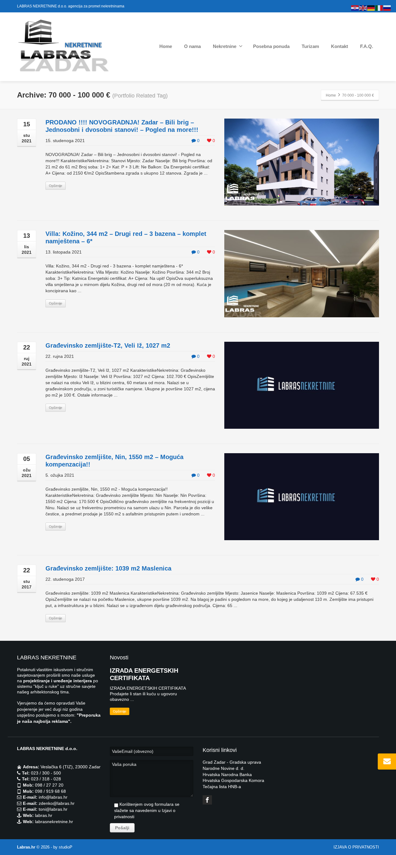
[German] (371, 7)
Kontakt (339, 46)
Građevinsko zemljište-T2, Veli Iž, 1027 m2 (107, 345)
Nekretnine (224, 46)
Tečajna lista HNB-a (222, 786)
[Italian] (379, 7)
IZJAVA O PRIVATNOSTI (356, 847)
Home (165, 46)
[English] (363, 7)
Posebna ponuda (271, 46)
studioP (65, 847)
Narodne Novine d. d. (223, 768)
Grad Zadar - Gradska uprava (232, 762)
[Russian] (387, 7)
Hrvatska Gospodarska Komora (233, 780)
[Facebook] (207, 800)
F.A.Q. (366, 46)
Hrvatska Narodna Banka (227, 774)
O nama (192, 46)
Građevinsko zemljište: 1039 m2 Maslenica (108, 568)
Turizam (310, 46)
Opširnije (55, 186)
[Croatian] (355, 7)
